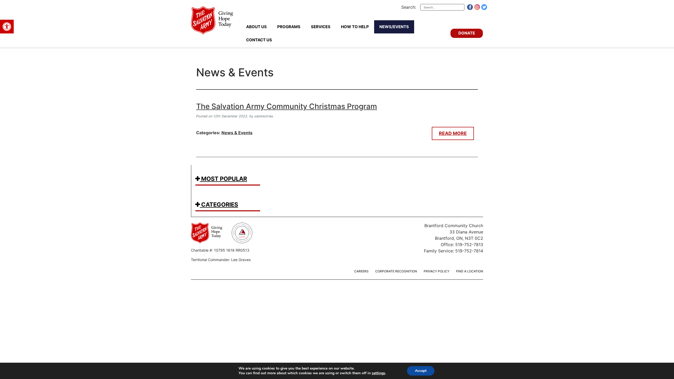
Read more (453, 133)
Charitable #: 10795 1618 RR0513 (220, 250)
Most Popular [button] (223, 179)
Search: (408, 7)
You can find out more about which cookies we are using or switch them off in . (312, 373)
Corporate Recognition (396, 271)
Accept (421, 370)
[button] (7, 26)
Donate (466, 33)
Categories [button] (219, 204)
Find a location (469, 271)
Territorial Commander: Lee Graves (221, 259)
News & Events (235, 72)
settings (378, 373)
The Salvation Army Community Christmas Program (286, 106)
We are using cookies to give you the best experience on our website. (296, 368)
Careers (361, 271)
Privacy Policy (436, 271)
